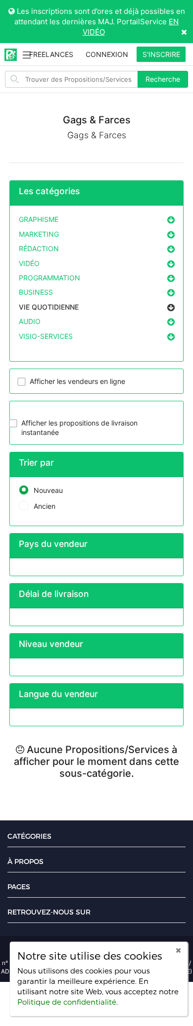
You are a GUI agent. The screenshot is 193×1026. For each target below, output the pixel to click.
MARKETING (39, 234)
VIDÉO (29, 263)
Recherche (162, 79)
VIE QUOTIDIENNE (49, 307)
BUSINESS (36, 292)
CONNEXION (107, 54)
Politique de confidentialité (66, 1001)
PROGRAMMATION (49, 277)
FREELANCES (51, 54)
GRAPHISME (38, 219)
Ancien (44, 506)
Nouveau (48, 490)
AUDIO (30, 321)
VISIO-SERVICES (46, 336)
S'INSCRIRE (161, 54)
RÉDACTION (39, 248)
